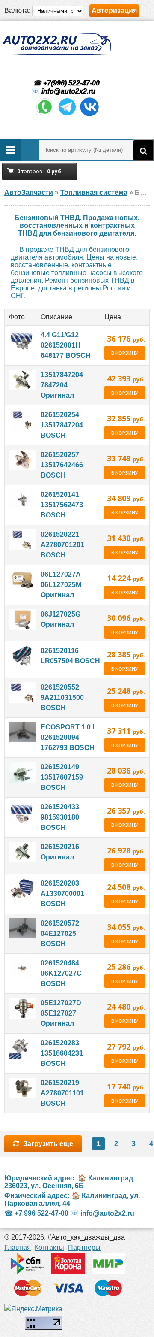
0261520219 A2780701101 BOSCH (62, 1093)
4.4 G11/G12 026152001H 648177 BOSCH (66, 345)
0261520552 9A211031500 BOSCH (62, 697)
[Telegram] (67, 114)
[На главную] (56, 44)
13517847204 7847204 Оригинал (62, 385)
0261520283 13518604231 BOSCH (62, 1053)
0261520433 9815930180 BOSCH (60, 817)
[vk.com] (89, 114)
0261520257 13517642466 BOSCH (62, 465)
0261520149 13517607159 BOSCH (62, 777)
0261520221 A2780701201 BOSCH (62, 545)
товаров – (40, 171)
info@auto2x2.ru (68, 91)
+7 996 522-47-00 (41, 1213)
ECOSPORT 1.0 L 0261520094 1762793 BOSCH (69, 737)
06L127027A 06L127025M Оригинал (61, 585)
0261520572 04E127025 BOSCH (60, 933)
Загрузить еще (48, 1143)
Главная (17, 1247)
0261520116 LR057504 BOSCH (70, 656)
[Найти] (143, 150)
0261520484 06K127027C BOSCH (61, 973)
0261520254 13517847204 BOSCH (62, 425)
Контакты (49, 1247)
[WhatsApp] (45, 114)
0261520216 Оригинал (60, 852)
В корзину (124, 353)
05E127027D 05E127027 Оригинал (61, 1013)
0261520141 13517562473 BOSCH (62, 505)
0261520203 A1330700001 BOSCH (62, 893)
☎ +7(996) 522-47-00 (65, 83)
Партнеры (84, 1247)
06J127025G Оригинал (60, 619)
